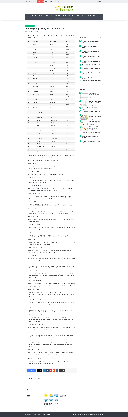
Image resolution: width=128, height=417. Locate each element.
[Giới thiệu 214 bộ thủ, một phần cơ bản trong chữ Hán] (84, 96)
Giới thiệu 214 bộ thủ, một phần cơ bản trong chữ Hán (94, 95)
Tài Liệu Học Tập (48, 15)
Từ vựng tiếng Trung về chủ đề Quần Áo (91, 64)
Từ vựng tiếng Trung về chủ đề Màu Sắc (91, 61)
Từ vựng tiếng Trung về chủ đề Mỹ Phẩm (91, 80)
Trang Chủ (34, 15)
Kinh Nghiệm (58, 15)
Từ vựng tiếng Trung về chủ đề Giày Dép (91, 68)
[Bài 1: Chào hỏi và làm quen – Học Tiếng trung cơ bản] (84, 117)
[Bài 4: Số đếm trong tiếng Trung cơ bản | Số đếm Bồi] (84, 123)
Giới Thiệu (79, 414)
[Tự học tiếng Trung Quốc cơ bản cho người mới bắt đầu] (64, 8)
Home (27, 22)
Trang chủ (74, 414)
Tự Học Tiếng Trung (30, 31)
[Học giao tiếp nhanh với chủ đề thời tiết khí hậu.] (51, 397)
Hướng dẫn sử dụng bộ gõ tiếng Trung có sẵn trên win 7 (95, 103)
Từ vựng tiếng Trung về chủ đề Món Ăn (91, 111)
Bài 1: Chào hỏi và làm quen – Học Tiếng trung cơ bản (95, 116)
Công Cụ (65, 15)
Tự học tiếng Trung (46, 414)
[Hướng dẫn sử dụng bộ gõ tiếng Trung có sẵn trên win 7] (84, 103)
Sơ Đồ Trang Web (85, 414)
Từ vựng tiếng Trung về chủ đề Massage (53, 1)
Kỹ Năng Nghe (71, 15)
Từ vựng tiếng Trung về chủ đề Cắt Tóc (91, 77)
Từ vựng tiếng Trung (33, 22)
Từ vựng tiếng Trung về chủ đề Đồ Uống (91, 132)
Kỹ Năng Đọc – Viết (90, 15)
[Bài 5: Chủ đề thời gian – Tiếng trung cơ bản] (84, 128)
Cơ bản (40, 15)
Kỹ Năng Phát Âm (80, 15)
